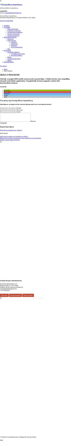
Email (19, 112)
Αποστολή (3, 123)
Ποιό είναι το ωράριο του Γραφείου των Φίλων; (14, 136)
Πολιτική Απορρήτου (15, 295)
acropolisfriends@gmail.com (12, 13)
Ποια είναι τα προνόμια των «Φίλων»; (11, 130)
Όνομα (19, 108)
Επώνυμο (20, 110)
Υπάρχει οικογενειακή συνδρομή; (10, 140)
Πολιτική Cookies (28, 295)
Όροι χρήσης (4, 295)
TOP (1, 440)
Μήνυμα (33, 121)
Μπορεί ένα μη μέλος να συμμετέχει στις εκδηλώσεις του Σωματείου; (20, 138)
